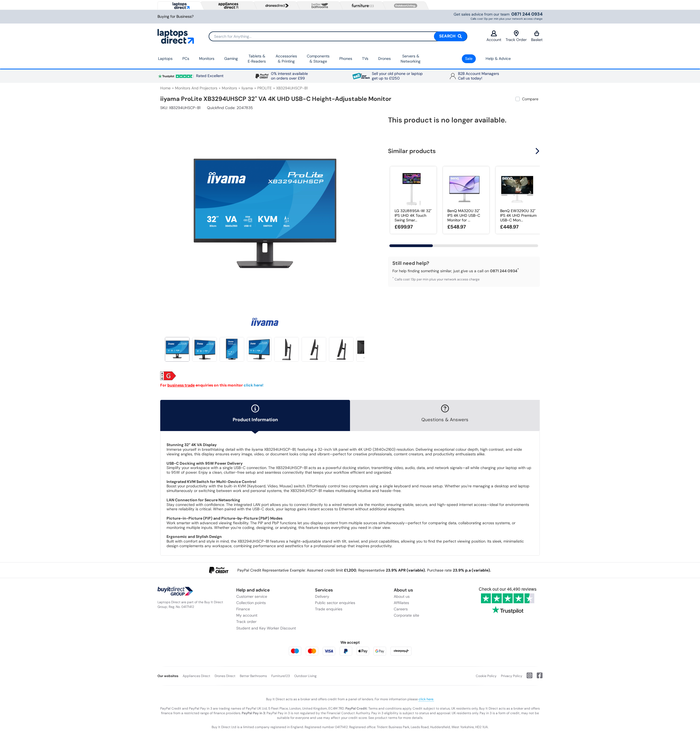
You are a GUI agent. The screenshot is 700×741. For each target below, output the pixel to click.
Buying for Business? (176, 16)
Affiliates (401, 602)
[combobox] (338, 36)
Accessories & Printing (286, 59)
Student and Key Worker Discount (266, 628)
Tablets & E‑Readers (257, 59)
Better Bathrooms (253, 676)
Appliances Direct (196, 676)
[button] (365, 210)
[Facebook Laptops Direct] (537, 677)
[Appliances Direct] (228, 5)
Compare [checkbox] (530, 98)
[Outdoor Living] (404, 6)
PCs (185, 58)
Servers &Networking (411, 59)
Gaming (231, 58)
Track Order (516, 39)
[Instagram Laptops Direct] (527, 677)
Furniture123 (280, 676)
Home (165, 88)
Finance (243, 609)
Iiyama (247, 88)
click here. (426, 699)
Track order (246, 621)
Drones (384, 58)
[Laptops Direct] (180, 5)
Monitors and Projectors (196, 88)
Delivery (322, 596)
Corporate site (406, 615)
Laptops (165, 58)
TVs (365, 58)
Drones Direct (225, 676)
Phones (345, 58)
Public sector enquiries (335, 602)
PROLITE (264, 88)
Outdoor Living (305, 676)
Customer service (251, 596)
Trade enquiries (328, 609)
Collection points (251, 602)
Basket (536, 39)
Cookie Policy (486, 676)
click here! (253, 385)
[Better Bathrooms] (318, 5)
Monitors (206, 58)
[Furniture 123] (361, 5)
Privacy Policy (511, 676)
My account (246, 615)
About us (402, 596)
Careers (401, 609)
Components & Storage (318, 59)
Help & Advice (498, 58)
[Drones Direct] (275, 6)
